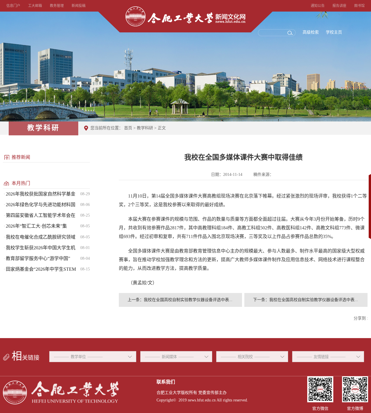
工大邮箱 (35, 6)
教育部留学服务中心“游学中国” (38, 258)
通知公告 (318, 6)
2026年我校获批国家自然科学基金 (40, 193)
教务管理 (57, 6)
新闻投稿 (79, 6)
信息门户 (13, 6)
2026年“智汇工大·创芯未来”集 (36, 226)
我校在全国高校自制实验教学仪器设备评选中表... (188, 300)
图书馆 (359, 6)
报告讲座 (339, 6)
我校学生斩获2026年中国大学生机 (40, 247)
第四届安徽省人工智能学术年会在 (40, 215)
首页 (128, 128)
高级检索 (311, 32)
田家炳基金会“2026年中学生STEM (41, 269)
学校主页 (334, 32)
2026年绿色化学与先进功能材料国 (40, 204)
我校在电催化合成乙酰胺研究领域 (40, 237)
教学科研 (145, 128)
